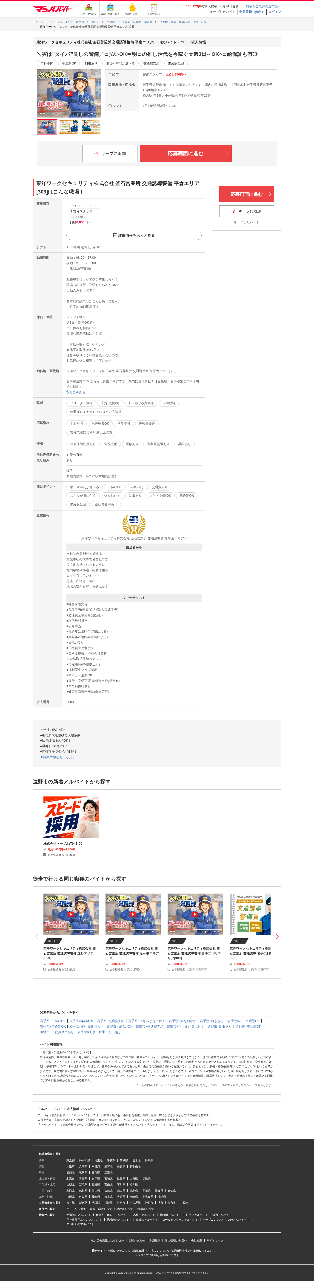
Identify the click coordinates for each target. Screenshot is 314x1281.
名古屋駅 (135, 1202)
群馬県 (149, 1160)
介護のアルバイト (147, 1219)
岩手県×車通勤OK (53, 1026)
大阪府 (70, 1166)
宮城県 (108, 1178)
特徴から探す (145, 1209)
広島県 (108, 1190)
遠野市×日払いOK (119, 1026)
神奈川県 (84, 1160)
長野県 (96, 1184)
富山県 (108, 1184)
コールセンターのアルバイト (180, 1219)
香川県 (146, 1190)
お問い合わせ (136, 1240)
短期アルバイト (222, 1215)
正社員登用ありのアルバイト (84, 1219)
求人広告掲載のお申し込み (107, 1240)
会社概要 (196, 1240)
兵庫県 (83, 1166)
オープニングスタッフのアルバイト (225, 1219)
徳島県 (134, 1190)
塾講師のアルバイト (78, 1215)
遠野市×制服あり (220, 1026)
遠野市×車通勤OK (248, 1026)
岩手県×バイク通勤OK (244, 1021)
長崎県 (96, 1196)
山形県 (134, 1178)
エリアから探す (76, 1209)
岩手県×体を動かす (182, 1021)
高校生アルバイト (144, 1215)
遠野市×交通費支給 (149, 1026)
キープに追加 (113, 153)
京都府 (96, 1166)
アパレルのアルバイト (80, 1224)
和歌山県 (135, 1166)
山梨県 (70, 1184)
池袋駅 (96, 1202)
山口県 (121, 1190)
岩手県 (96, 1178)
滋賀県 (108, 1166)
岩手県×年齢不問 (81, 1021)
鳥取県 (70, 1190)
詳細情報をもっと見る (136, 235)
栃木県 (136, 1160)
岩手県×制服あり (212, 1021)
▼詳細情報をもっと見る (57, 757)
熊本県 (108, 1196)
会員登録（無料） (252, 12)
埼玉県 (98, 1160)
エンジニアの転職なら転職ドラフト (157, 1255)
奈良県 (121, 1166)
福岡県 (70, 1196)
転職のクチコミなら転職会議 (126, 1250)
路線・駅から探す (101, 1209)
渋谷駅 (70, 1202)
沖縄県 (162, 1196)
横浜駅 (108, 1202)
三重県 (108, 1172)
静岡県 (96, 1172)
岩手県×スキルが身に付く (146, 1021)
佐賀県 (83, 1196)
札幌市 (184, 1202)
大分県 (121, 1196)
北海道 (70, 1178)
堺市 (160, 1202)
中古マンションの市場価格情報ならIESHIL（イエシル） (183, 1250)
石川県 (121, 1184)
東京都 (70, 1160)
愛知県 (70, 1172)
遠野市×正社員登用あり (57, 1032)
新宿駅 (83, 1202)
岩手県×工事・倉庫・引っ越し (99, 1032)
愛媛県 (159, 1190)
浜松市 (121, 1202)
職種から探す (125, 1209)
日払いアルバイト (197, 1215)
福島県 (146, 1178)
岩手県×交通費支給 (111, 1021)
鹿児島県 (147, 1196)
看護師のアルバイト (119, 1219)
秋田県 (121, 1178)
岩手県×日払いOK (53, 1021)
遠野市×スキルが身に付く (185, 1026)
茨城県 (124, 1160)
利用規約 (154, 1240)
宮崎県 (134, 1196)
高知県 (172, 1190)
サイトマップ (215, 1240)
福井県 (134, 1184)
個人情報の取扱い (176, 1240)
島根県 (83, 1190)
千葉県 (111, 1160)
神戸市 (149, 1202)
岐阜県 (83, 1172)
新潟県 (83, 1184)
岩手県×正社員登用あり (86, 1026)
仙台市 (172, 1202)
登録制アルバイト (171, 1215)
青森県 (83, 1178)
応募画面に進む (186, 153)
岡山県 (96, 1190)
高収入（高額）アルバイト (112, 1215)
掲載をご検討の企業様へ (263, 6)
